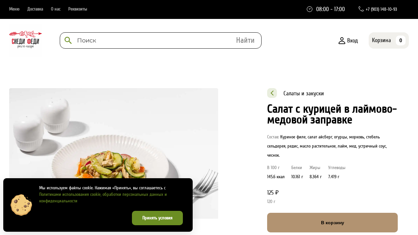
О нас (55, 9)
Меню (14, 9)
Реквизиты (77, 9)
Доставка (35, 9)
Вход (352, 40)
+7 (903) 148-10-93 (381, 9)
